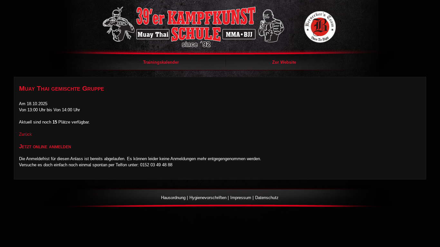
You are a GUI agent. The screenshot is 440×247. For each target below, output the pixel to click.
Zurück (25, 134)
